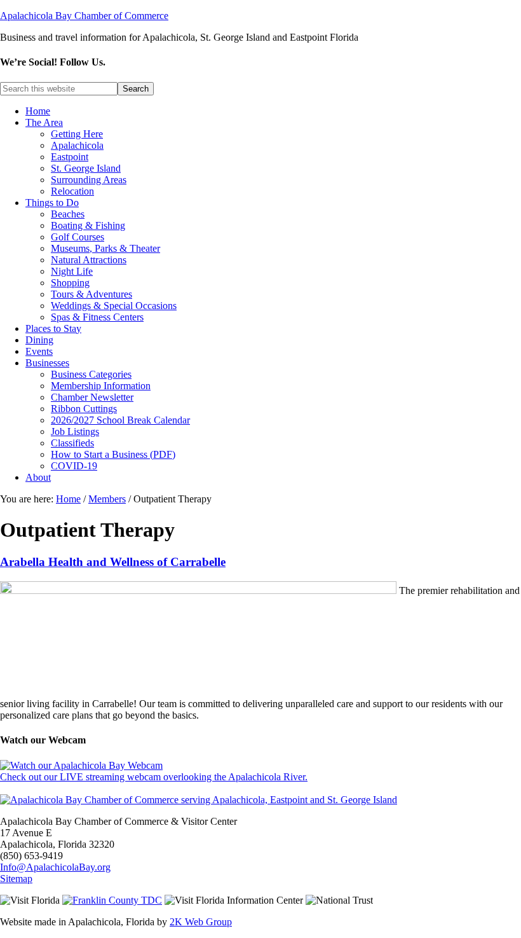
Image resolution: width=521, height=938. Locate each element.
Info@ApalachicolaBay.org (55, 867)
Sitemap (16, 878)
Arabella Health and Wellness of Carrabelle (113, 562)
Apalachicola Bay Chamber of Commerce (84, 15)
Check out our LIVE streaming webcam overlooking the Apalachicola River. (154, 776)
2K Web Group (201, 921)
